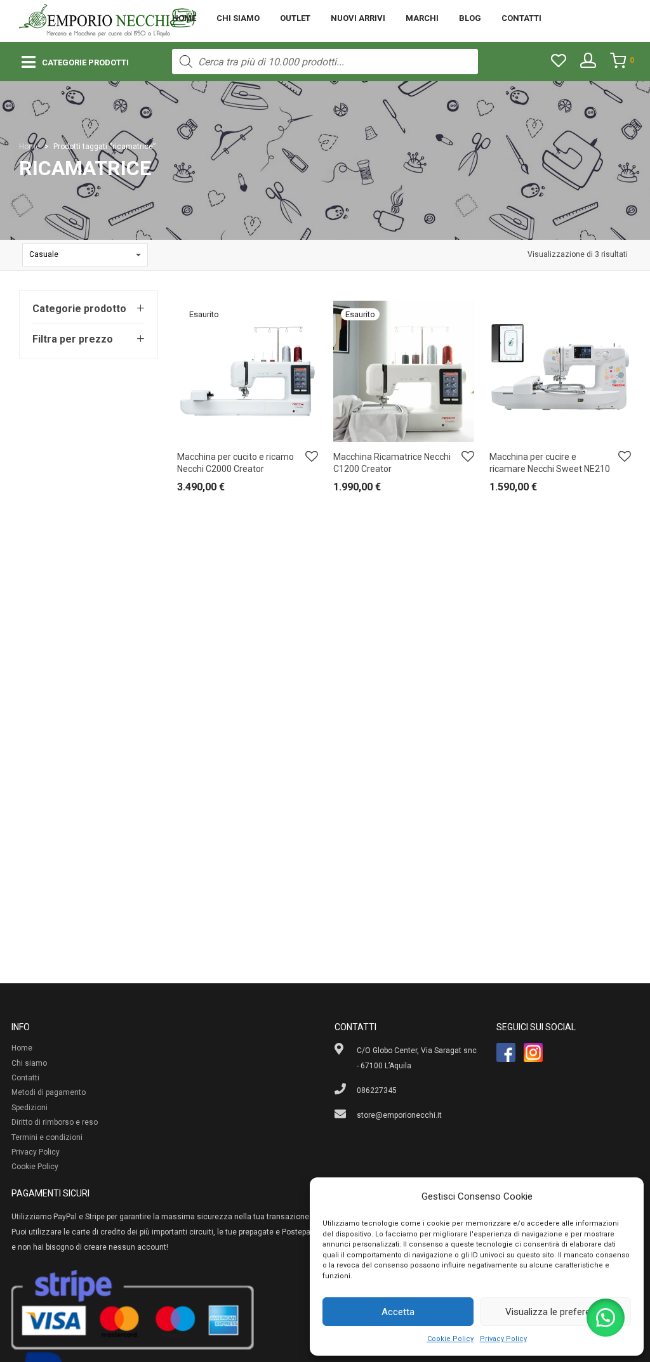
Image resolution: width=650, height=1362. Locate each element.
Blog (470, 18)
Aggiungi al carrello (517, 490)
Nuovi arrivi (358, 18)
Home (184, 18)
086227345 (377, 1090)
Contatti (521, 18)
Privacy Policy (503, 1339)
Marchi (422, 18)
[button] (606, 1318)
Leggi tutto (189, 490)
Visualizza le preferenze (555, 1312)
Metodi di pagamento (48, 1092)
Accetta (398, 1312)
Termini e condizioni (47, 1137)
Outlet (295, 18)
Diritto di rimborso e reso (54, 1122)
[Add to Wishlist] (311, 457)
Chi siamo (238, 18)
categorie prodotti (85, 62)
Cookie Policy (450, 1339)
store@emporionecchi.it (399, 1115)
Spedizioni (29, 1107)
